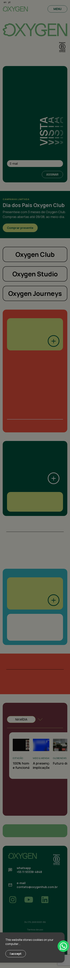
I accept (15, 954)
